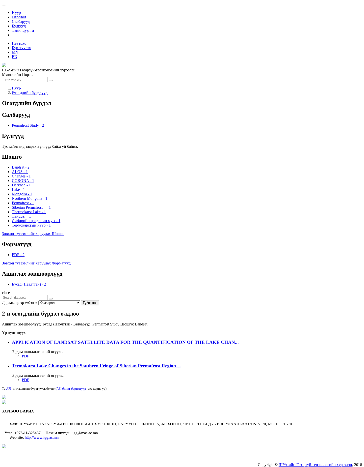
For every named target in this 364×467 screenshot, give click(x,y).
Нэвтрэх (19, 43)
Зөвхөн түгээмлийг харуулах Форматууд (36, 263)
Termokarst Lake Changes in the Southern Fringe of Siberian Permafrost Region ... (96, 365)
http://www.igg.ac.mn (42, 437)
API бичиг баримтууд (71, 388)
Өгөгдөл (19, 17)
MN (15, 52)
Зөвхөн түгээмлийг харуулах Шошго (33, 234)
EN (14, 57)
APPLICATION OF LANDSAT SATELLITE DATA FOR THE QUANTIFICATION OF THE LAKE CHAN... (125, 342)
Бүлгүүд (19, 26)
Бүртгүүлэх (21, 48)
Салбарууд (21, 21)
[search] (51, 298)
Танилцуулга (23, 30)
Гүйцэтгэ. (90, 303)
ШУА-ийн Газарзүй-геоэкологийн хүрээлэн (315, 465)
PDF (25, 356)
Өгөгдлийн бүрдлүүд (30, 92)
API (8, 388)
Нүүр (16, 12)
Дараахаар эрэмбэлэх (19, 302)
